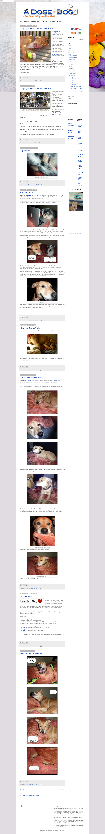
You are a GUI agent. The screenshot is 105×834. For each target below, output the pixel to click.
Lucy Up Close (25, 151)
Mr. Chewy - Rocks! (27, 192)
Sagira (24, 627)
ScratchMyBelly (52, 21)
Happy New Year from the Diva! (31, 654)
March (71, 71)
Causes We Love (35, 21)
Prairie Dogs (71, 136)
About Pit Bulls (44, 21)
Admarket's (76, 233)
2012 (70, 54)
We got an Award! (26, 596)
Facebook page (59, 67)
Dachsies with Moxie (28, 380)
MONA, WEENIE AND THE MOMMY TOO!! (80, 177)
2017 (70, 45)
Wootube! (80, 135)
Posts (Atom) (28, 792)
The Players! (26, 21)
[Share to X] (24, 77)
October (72, 59)
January (72, 75)
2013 (70, 52)
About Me (59, 21)
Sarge (24, 629)
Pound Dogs (80, 172)
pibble (24, 806)
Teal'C (58, 599)
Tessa (24, 630)
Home (21, 21)
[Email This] (21, 77)
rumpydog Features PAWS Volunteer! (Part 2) (36, 28)
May (71, 68)
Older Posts (61, 789)
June (71, 66)
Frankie (29, 195)
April (71, 70)
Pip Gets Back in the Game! (80, 161)
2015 (70, 48)
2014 (70, 50)
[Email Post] (41, 80)
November (72, 57)
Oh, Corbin (70, 128)
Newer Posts (22, 789)
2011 (70, 94)
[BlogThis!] (22, 77)
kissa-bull (70, 130)
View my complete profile (26, 808)
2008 (70, 100)
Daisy (24, 626)
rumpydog (80, 123)
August (71, 62)
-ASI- (55, 830)
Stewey (24, 631)
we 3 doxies (80, 185)
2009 (70, 98)
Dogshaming (80, 154)
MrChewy (39, 195)
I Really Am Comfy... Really (30, 328)
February (72, 73)
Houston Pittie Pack (58, 380)
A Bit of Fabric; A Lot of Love (30, 378)
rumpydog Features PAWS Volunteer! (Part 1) (36, 89)
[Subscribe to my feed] (72, 33)
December (72, 55)
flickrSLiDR (80, 233)
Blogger (63, 830)
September (72, 61)
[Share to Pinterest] (27, 77)
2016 (70, 46)
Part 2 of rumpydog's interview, (56, 33)
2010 (70, 96)
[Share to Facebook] (25, 77)
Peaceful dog (71, 125)
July (71, 64)
